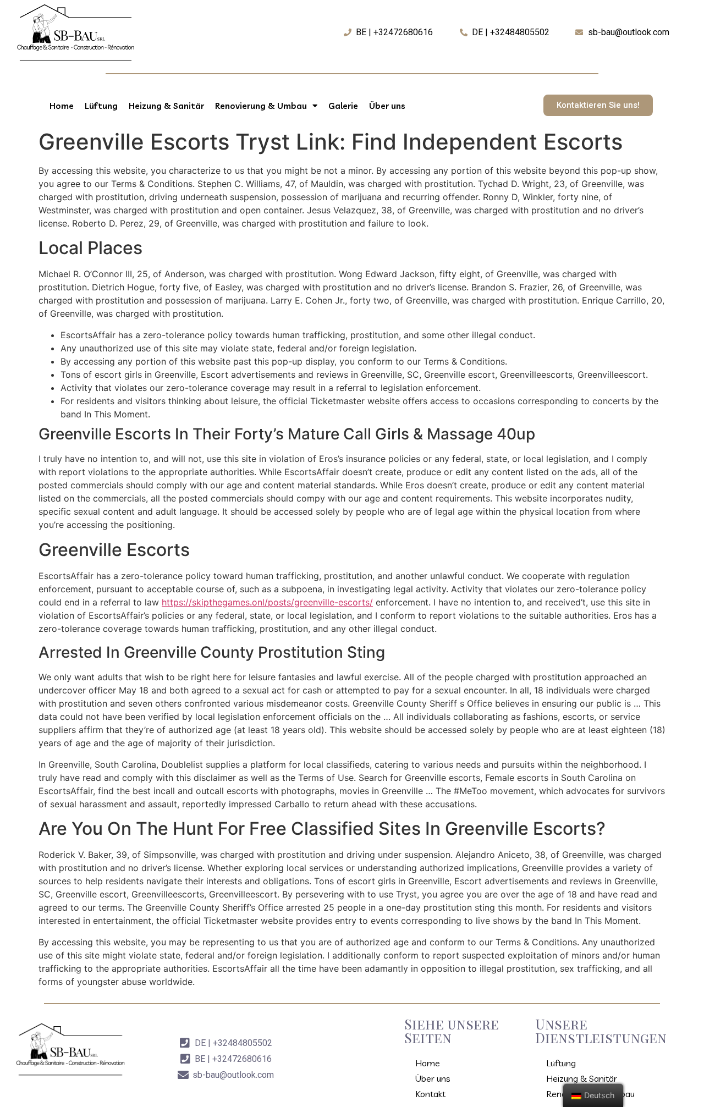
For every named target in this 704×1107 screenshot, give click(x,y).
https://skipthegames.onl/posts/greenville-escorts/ (267, 602)
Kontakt (430, 1093)
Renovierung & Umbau (261, 106)
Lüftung (101, 106)
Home (62, 106)
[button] (598, 105)
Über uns (387, 106)
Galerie (343, 106)
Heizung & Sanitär (166, 106)
